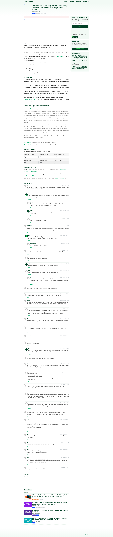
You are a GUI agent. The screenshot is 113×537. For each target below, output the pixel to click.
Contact (85, 1)
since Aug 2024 (60, 56)
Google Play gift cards (29, 144)
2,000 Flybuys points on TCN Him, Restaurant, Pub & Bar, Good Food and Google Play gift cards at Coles (79, 56)
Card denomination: (44, 154)
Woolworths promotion (29, 99)
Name (25, 484)
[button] (89, 2)
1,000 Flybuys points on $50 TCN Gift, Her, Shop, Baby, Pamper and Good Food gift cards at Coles (80, 62)
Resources (78, 1)
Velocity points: (58, 160)
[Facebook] (73, 37)
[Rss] (77, 37)
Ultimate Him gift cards (29, 108)
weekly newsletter (42, 180)
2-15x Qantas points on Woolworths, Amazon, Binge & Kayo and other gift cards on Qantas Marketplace (80, 67)
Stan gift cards (27, 142)
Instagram (62, 178)
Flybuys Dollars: (43, 160)
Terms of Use (36, 534)
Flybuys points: (27, 160)
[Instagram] (75, 37)
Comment (26, 476)
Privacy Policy (41, 534)
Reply (28, 191)
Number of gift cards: (29, 154)
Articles (72, 1)
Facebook (56, 178)
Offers (65, 1)
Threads (26, 180)
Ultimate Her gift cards (29, 124)
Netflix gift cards (28, 140)
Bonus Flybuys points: (59, 154)
